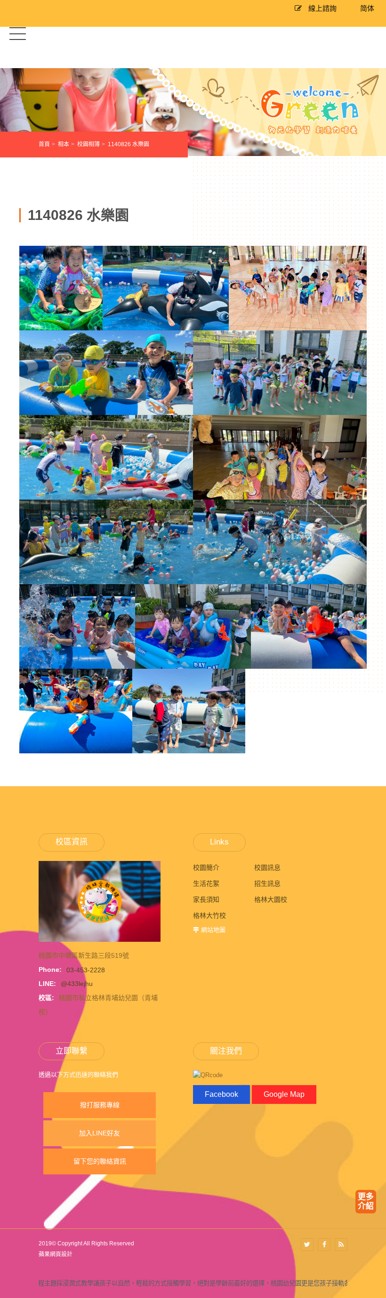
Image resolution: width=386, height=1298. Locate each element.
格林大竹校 (209, 915)
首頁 (44, 144)
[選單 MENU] (17, 33)
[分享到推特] (307, 1244)
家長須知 (206, 899)
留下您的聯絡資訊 (99, 1161)
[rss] (341, 1244)
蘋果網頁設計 (55, 1254)
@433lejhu (77, 983)
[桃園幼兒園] (193, 112)
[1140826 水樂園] (61, 325)
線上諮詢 (321, 8)
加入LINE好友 (99, 1133)
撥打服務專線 (100, 1105)
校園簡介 (206, 867)
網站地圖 (213, 929)
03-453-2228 (85, 969)
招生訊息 (267, 883)
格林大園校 (270, 899)
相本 (63, 144)
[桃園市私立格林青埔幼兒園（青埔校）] (100, 901)
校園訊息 (267, 867)
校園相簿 (88, 144)
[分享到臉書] (324, 1244)
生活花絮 (206, 883)
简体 (367, 8)
